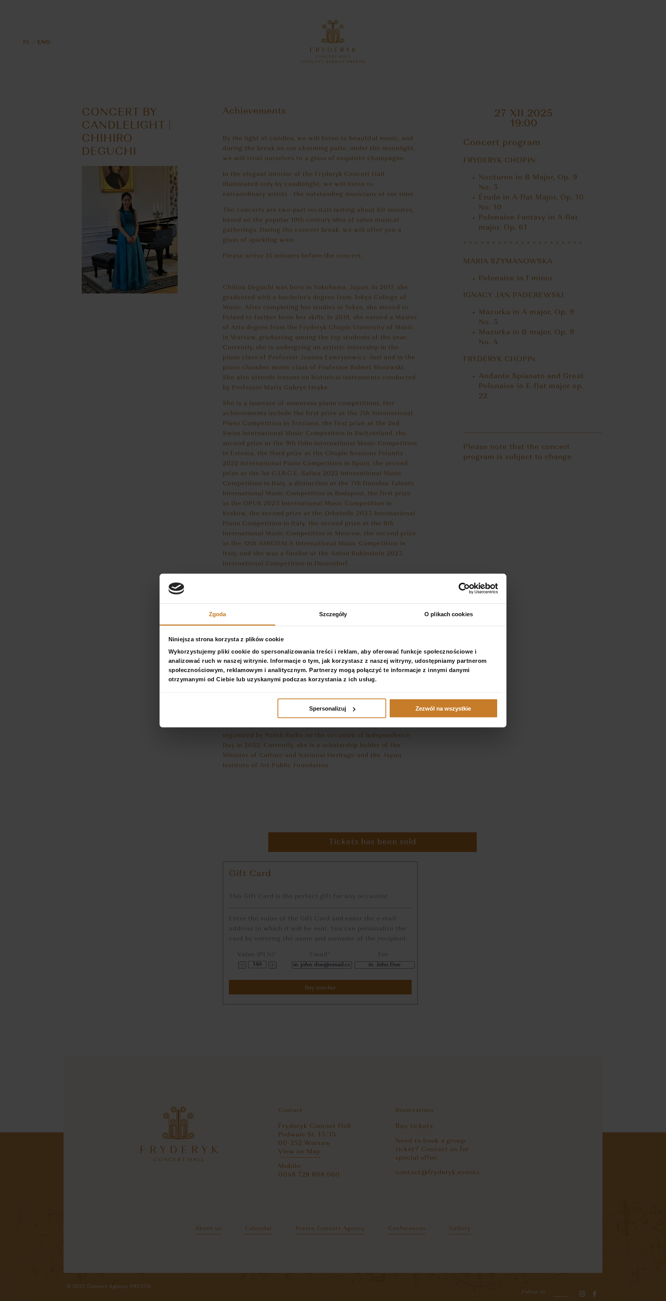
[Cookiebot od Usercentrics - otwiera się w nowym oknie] (464, 588)
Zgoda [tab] (217, 613)
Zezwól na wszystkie (443, 708)
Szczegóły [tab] (333, 613)
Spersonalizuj (327, 708)
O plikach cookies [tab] (448, 613)
